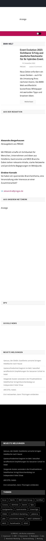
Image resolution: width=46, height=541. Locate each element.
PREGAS (23, 67)
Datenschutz (23, 536)
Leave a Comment (35, 67)
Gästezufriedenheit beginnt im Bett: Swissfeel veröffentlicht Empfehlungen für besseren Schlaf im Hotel (24, 371)
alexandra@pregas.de (13, 191)
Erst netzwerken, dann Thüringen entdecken (21, 394)
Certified (39, 500)
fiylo (32, 505)
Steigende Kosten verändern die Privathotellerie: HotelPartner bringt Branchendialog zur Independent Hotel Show (23, 382)
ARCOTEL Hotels (10, 390)
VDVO (26, 523)
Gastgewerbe (7, 509)
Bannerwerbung (28, 539)
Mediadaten (35, 536)
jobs (4, 518)
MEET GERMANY (34, 518)
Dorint (24, 505)
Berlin (12, 500)
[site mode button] (39, 33)
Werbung (40, 539)
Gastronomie (21, 509)
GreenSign (34, 509)
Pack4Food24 (15, 523)
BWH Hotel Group (25, 500)
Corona (5, 505)
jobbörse (34, 514)
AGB (15, 536)
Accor (4, 500)
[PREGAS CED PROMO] (23, 254)
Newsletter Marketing (13, 539)
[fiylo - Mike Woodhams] (23, 23)
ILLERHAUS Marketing (19, 514)
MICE (4, 523)
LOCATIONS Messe (16, 518)
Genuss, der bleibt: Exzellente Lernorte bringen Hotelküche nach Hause (22, 362)
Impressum (7, 536)
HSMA (4, 514)
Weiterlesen (29, 102)
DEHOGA (15, 505)
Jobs (43, 536)
